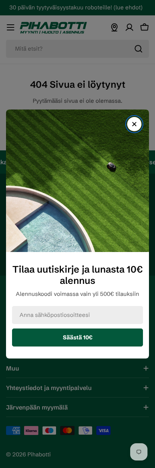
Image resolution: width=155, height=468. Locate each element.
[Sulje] (134, 124)
